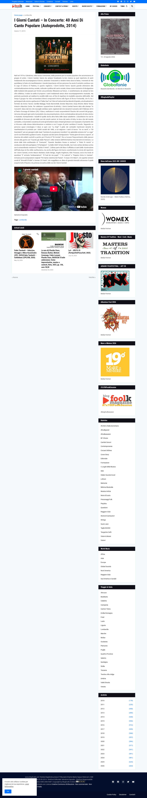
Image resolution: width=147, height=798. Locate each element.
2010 (117, 700)
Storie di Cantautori (107, 516)
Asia (102, 558)
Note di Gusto (105, 495)
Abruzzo (104, 593)
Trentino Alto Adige (107, 674)
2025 (117, 762)
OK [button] (8, 791)
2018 (117, 733)
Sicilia (103, 666)
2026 (117, 766)
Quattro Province (107, 654)
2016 (117, 725)
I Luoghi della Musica (108, 467)
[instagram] (124, 1)
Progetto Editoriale (18, 1)
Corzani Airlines (106, 450)
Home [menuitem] (28, 6)
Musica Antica (106, 491)
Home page (18, 15)
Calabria (104, 601)
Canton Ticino (106, 609)
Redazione (29, 1)
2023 (117, 754)
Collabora (50, 1)
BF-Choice (104, 438)
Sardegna (104, 662)
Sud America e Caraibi (108, 579)
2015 (117, 721)
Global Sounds (106, 566)
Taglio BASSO (105, 528)
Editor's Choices (39, 1)
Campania (104, 605)
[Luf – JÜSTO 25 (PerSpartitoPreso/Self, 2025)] (80, 240)
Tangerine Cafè (106, 532)
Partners (65, 1)
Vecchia (91, 277)
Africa (103, 554)
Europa (103, 562)
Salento (103, 658)
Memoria (104, 483)
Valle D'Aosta (105, 682)
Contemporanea (106, 446)
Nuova (15, 277)
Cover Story (105, 454)
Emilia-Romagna (106, 613)
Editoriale (104, 458)
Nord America (105, 571)
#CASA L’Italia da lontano (110, 426)
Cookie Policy (111, 794)
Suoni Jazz (105, 524)
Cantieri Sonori (106, 442)
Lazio (103, 621)
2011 (117, 704)
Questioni (104, 508)
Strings (103, 520)
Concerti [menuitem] (47, 6)
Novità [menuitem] (74, 6)
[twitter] (131, 1)
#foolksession (106, 434)
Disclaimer (122, 794)
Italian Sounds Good (108, 475)
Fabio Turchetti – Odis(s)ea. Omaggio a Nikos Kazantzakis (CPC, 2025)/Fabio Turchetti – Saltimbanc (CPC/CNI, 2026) (25, 254)
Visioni (103, 540)
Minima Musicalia (107, 487)
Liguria (103, 625)
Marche (103, 633)
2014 (117, 717)
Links (71, 1)
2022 (117, 749)
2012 (117, 709)
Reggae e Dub (105, 512)
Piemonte (104, 646)
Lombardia (28, 15)
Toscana (104, 670)
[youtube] (134, 1)
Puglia (103, 650)
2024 (117, 758)
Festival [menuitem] (36, 6)
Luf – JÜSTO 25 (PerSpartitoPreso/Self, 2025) (79, 251)
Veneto (103, 687)
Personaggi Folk (106, 499)
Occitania (104, 642)
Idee (102, 471)
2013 (117, 713)
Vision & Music (106, 536)
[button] (126, 6)
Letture (103, 479)
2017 (117, 729)
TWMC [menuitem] (122, 6)
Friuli (102, 617)
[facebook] (118, 1)
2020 (117, 741)
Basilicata (104, 597)
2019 (117, 737)
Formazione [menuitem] (100, 6)
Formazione (105, 463)
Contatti (57, 1)
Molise (103, 638)
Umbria (103, 678)
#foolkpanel (105, 430)
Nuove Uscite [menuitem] (87, 6)
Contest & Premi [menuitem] (61, 6)
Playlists (104, 503)
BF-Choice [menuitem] (113, 6)
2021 (117, 745)
